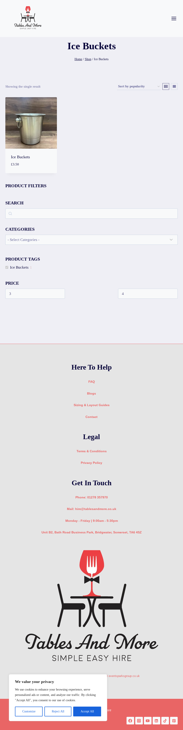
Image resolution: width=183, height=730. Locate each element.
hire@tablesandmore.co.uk (95, 509)
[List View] (174, 86)
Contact (91, 417)
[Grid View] (165, 86)
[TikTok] (165, 720)
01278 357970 (97, 497)
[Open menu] (176, 18)
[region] (58, 697)
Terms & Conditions (92, 451)
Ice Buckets (20, 157)
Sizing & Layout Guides (92, 405)
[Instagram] (139, 720)
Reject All (58, 711)
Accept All (87, 711)
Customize (28, 711)
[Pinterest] (174, 720)
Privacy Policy (91, 463)
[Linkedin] (156, 720)
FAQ (91, 381)
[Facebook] (130, 720)
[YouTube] (148, 720)
